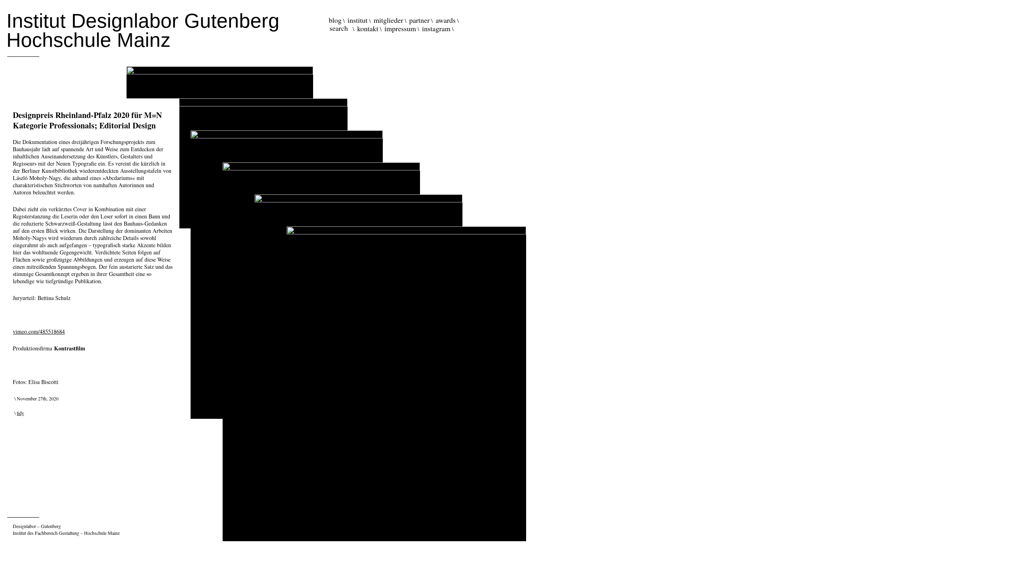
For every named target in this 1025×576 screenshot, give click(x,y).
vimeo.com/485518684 (39, 331)
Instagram (436, 28)
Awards (446, 20)
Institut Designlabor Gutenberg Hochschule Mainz (142, 30)
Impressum (400, 28)
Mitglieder (388, 20)
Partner (419, 20)
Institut (358, 20)
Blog (335, 20)
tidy (20, 413)
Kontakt (367, 28)
